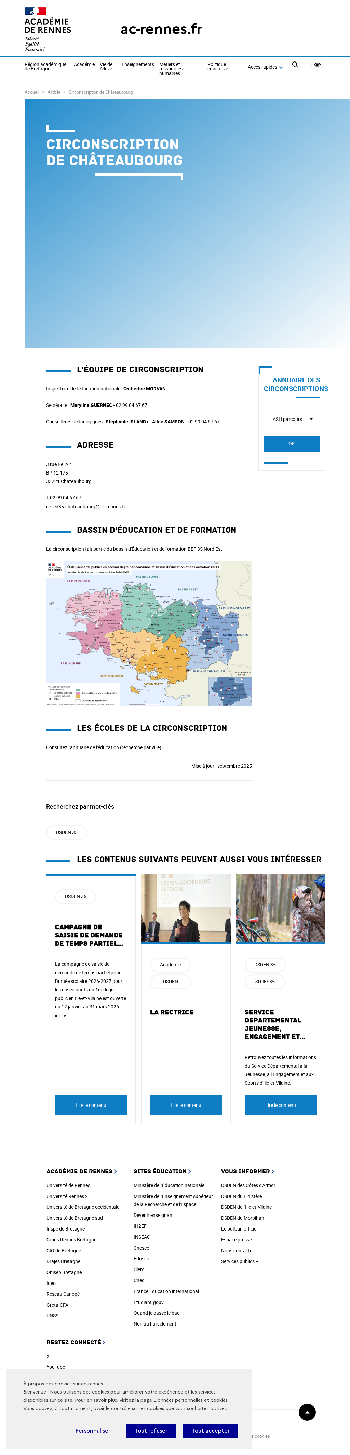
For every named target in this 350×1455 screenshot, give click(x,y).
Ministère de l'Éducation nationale (169, 1185)
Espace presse (236, 1239)
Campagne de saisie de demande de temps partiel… (89, 935)
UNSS (52, 1315)
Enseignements (138, 64)
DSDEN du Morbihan (242, 1217)
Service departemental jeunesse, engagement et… (275, 1024)
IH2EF (140, 1226)
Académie (84, 64)
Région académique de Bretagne (45, 66)
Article (54, 92)
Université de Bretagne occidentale (82, 1207)
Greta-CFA (57, 1305)
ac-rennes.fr (161, 29)
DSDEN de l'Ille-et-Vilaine (246, 1207)
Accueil (32, 92)
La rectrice (172, 1012)
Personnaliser (92, 1431)
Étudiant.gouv (149, 1302)
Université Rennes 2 (67, 1196)
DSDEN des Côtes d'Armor (248, 1185)
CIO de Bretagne (63, 1250)
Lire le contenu (91, 1105)
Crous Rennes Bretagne (71, 1239)
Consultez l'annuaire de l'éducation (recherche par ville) (103, 747)
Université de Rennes (68, 1185)
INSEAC (142, 1237)
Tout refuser (150, 1431)
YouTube (55, 1366)
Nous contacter (237, 1250)
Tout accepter (210, 1431)
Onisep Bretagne (64, 1272)
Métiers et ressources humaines (171, 69)
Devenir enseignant (154, 1215)
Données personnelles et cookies (190, 1400)
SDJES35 (265, 981)
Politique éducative (217, 66)
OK (291, 443)
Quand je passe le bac (156, 1312)
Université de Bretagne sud (74, 1217)
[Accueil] (59, 29)
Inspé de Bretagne (65, 1228)
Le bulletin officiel (239, 1228)
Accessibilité (317, 65)
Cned (139, 1280)
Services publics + (239, 1261)
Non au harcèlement (155, 1323)
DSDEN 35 (67, 832)
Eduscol (142, 1258)
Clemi (139, 1269)
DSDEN (170, 981)
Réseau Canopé (63, 1294)
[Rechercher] (295, 67)
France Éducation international (166, 1291)
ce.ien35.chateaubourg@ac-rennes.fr (85, 506)
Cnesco (141, 1248)
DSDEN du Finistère (241, 1196)
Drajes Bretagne (63, 1261)
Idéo (51, 1283)
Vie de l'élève (106, 66)
